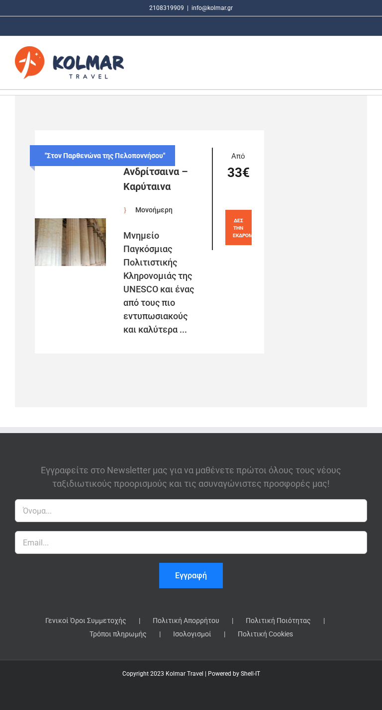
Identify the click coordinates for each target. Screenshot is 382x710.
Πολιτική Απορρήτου (186, 620)
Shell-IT (250, 673)
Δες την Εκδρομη (242, 228)
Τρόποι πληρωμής (118, 634)
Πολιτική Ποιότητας (278, 620)
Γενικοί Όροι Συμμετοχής (85, 620)
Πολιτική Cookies (265, 634)
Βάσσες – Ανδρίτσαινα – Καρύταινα (155, 171)
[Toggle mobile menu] (363, 62)
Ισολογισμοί (192, 634)
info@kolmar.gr (212, 7)
